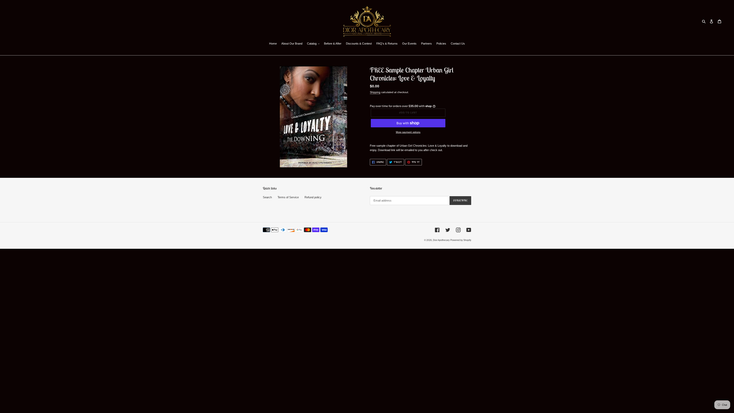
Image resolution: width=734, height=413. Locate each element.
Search (267, 197)
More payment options (408, 132)
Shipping (375, 92)
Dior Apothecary (441, 240)
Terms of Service (288, 197)
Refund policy (313, 197)
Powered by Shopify (460, 240)
